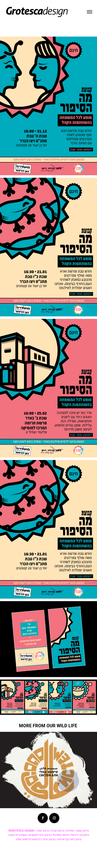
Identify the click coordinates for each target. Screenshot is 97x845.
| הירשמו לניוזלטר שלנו (29, 839)
